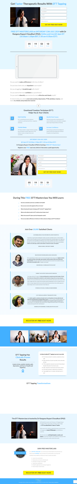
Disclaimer (56, 482)
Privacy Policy (51, 482)
